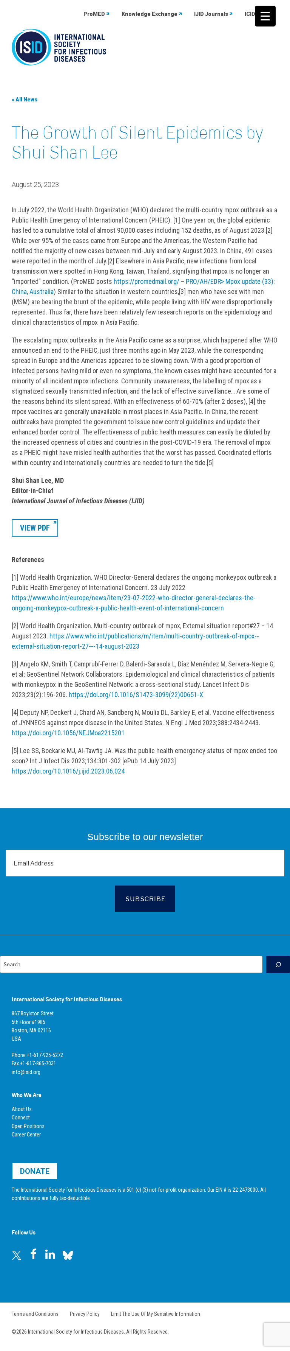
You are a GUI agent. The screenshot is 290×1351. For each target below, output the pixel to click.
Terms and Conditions (35, 1314)
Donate (34, 1171)
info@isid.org (26, 1072)
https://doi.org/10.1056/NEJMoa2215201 (68, 733)
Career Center (26, 1135)
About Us (22, 1109)
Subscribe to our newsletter (145, 836)
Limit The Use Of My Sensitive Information (155, 1314)
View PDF (35, 527)
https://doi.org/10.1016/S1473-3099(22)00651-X (136, 695)
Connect (21, 1117)
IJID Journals (211, 14)
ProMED (94, 14)
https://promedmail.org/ (146, 281)
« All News (24, 99)
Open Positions (28, 1126)
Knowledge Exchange (149, 14)
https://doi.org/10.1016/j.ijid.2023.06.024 (68, 771)
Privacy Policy (85, 1314)
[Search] (278, 964)
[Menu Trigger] (265, 16)
